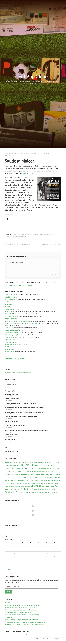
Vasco (55, 493)
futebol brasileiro (29, 478)
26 (30, 560)
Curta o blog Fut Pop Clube (14, 359)
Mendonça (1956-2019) (12, 421)
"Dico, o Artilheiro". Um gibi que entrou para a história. (21, 619)
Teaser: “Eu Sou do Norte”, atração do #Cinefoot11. (21, 403)
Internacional (53, 480)
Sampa (18, 489)
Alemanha (11, 462)
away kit (53, 462)
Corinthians (15, 171)
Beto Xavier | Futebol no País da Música (17, 321)
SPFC (56, 489)
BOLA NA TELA (27, 465)
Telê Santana (22, 492)
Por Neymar (8, 617)
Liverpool (31, 483)
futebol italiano (30, 480)
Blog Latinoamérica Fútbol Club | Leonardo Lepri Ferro (21, 323)
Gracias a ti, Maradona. (12, 398)
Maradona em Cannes (11, 434)
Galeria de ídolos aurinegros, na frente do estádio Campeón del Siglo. (26, 430)
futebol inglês (20, 481)
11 (22, 553)
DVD (46, 471)
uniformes (29, 492)
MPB (32, 153)
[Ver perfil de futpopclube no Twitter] (33, 511)
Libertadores (12, 483)
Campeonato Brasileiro (11, 468)
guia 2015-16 (41, 480)
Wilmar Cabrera (9, 352)
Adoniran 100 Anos (20, 234)
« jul (6, 569)
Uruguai (51, 492)
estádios (8, 475)
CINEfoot (46, 468)
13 (38, 553)
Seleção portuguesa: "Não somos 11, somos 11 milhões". (23, 605)
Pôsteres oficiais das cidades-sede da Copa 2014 (20, 607)
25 (22, 560)
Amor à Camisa (19, 462)
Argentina (26, 462)
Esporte (17, 153)
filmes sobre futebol (32, 474)
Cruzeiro (26, 471)
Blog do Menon (9, 349)
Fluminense (55, 474)
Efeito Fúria (8, 302)
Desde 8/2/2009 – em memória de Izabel (18, 372)
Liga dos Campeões (23, 483)
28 (46, 560)
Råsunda (7, 603)
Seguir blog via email (12, 577)
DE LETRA (32, 471)
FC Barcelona (18, 474)
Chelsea (42, 468)
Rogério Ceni (13, 489)
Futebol (23, 153)
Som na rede (50, 489)
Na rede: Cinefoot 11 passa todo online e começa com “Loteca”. (24, 407)
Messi (6, 486)
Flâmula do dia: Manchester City (14, 426)
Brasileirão (51, 465)
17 (14, 557)
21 (46, 557)
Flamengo (45, 474)
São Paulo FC (12, 492)
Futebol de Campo (10, 340)
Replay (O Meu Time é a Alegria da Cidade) (18, 612)
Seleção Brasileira (40, 489)
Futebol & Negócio (10, 342)
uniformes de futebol (42, 493)
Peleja (7, 311)
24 (14, 560)
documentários (41, 471)
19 (30, 557)
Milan (10, 486)
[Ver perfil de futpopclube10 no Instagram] (33, 515)
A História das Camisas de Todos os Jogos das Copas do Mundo (25, 622)
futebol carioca (41, 478)
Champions (20, 468)
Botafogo (38, 465)
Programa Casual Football (13, 309)
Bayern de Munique (14, 465)
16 (6, 557)
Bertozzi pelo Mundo (11, 299)
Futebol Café (9, 314)
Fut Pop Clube (33, 76)
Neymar (30, 486)
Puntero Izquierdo (10, 344)
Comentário (53, 274)
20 (38, 557)
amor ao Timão (27, 173)
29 (55, 560)
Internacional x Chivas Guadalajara (18, 244)
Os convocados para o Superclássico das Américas (21, 610)
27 (38, 560)
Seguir (8, 591)
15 (55, 553)
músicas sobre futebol (20, 236)
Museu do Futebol (15, 486)
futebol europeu (10, 480)
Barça (7, 465)
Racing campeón (10, 439)
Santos (24, 489)
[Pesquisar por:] (16, 384)
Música (28, 153)
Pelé (43, 486)
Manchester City (37, 483)
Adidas (7, 462)
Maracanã (56, 483)
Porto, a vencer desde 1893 (50, 244)
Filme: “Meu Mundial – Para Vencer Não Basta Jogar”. (21, 416)
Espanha (49, 471)
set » (9, 569)
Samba (36, 153)
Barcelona (57, 462)
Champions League (32, 468)
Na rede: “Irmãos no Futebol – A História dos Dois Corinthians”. (24, 412)
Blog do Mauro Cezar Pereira (14, 330)
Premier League (49, 486)
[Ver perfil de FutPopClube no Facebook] (33, 506)
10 (14, 553)
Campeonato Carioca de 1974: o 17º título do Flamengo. (22, 615)
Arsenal (31, 462)
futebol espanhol (53, 477)
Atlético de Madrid (38, 462)
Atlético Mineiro (47, 462)
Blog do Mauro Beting (11, 319)
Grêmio (36, 480)
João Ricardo (9, 153)
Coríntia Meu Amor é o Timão (48, 234)
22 (55, 557)
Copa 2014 (52, 468)
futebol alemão (8, 478)
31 (14, 564)
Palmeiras (36, 486)
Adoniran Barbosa (32, 234)
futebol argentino (16, 478)
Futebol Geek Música (11, 294)
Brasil (45, 465)
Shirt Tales (8, 347)
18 (22, 557)
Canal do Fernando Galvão (13, 337)
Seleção (30, 489)
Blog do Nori (8, 304)
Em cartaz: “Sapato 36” (12, 394)
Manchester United (47, 483)
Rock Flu (7, 306)
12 (30, 553)
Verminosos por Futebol (12, 316)
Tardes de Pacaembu (11, 332)
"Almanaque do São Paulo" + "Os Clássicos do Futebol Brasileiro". (25, 624)
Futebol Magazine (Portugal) (14, 335)
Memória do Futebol (11, 297)
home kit (46, 480)
